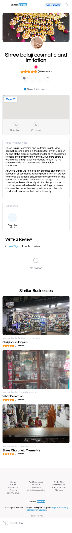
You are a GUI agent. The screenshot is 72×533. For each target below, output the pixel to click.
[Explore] (6, 5)
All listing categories (36, 490)
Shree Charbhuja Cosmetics (21, 450)
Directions (15, 130)
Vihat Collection (13, 396)
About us (36, 485)
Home (13, 482)
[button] (24, 78)
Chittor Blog (59, 482)
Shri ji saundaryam (15, 342)
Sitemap (59, 490)
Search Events (58, 485)
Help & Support (58, 487)
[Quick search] (66, 5)
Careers (13, 490)
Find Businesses (36, 482)
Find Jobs (13, 485)
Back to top (36, 516)
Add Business (53, 5)
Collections (36, 487)
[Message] (40, 78)
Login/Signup (13, 493)
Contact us (13, 487)
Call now (36, 130)
